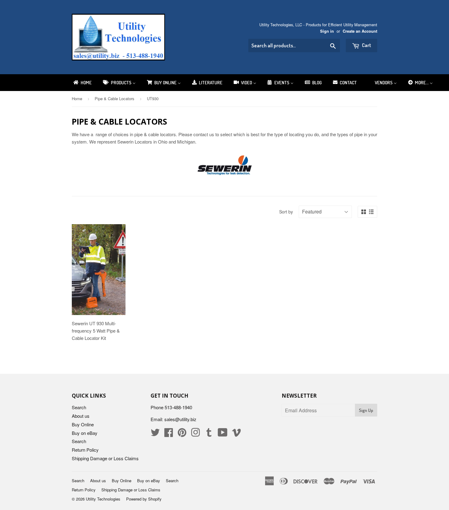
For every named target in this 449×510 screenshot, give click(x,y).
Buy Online (83, 424)
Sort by (286, 212)
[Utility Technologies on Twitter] (155, 434)
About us (80, 416)
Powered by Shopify (144, 499)
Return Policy (85, 449)
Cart (366, 45)
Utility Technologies (103, 499)
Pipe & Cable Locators (114, 98)
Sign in (327, 31)
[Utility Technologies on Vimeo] (236, 434)
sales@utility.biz (180, 419)
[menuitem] (82, 82)
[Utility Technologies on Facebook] (168, 434)
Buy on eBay (84, 433)
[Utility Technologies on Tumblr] (209, 434)
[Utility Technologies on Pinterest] (182, 434)
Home (77, 98)
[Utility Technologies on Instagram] (195, 434)
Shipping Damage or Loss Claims (105, 458)
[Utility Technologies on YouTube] (223, 434)
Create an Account (360, 31)
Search (79, 407)
